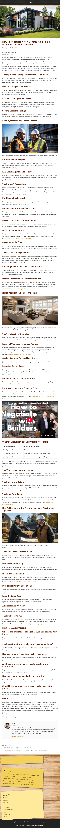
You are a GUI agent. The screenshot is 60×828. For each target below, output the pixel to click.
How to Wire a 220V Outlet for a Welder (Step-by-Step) (18, 779)
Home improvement (9, 809)
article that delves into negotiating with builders (18, 238)
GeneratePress (40, 825)
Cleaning (5, 798)
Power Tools (7, 814)
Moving (6, 812)
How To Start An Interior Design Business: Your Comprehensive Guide (22, 774)
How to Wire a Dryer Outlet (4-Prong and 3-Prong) (17, 776)
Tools (5, 817)
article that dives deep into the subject (24, 582)
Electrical (5, 802)
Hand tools (7, 807)
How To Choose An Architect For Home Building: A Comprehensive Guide (25, 750)
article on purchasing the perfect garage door (32, 624)
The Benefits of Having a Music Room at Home (17, 748)
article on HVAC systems (35, 192)
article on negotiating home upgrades (19, 354)
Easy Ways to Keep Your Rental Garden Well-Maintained (18, 783)
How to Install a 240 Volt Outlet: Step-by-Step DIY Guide (18, 781)
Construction (8, 745)
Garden (5, 805)
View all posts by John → (19, 736)
